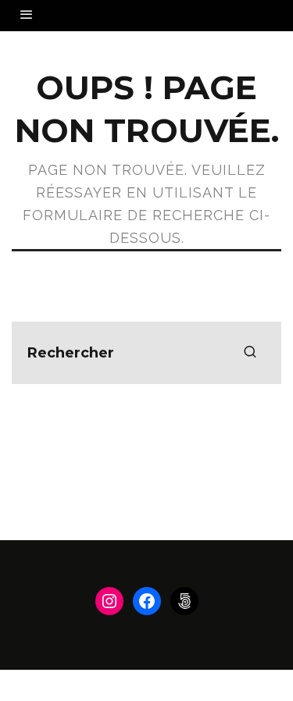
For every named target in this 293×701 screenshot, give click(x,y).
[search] (250, 353)
